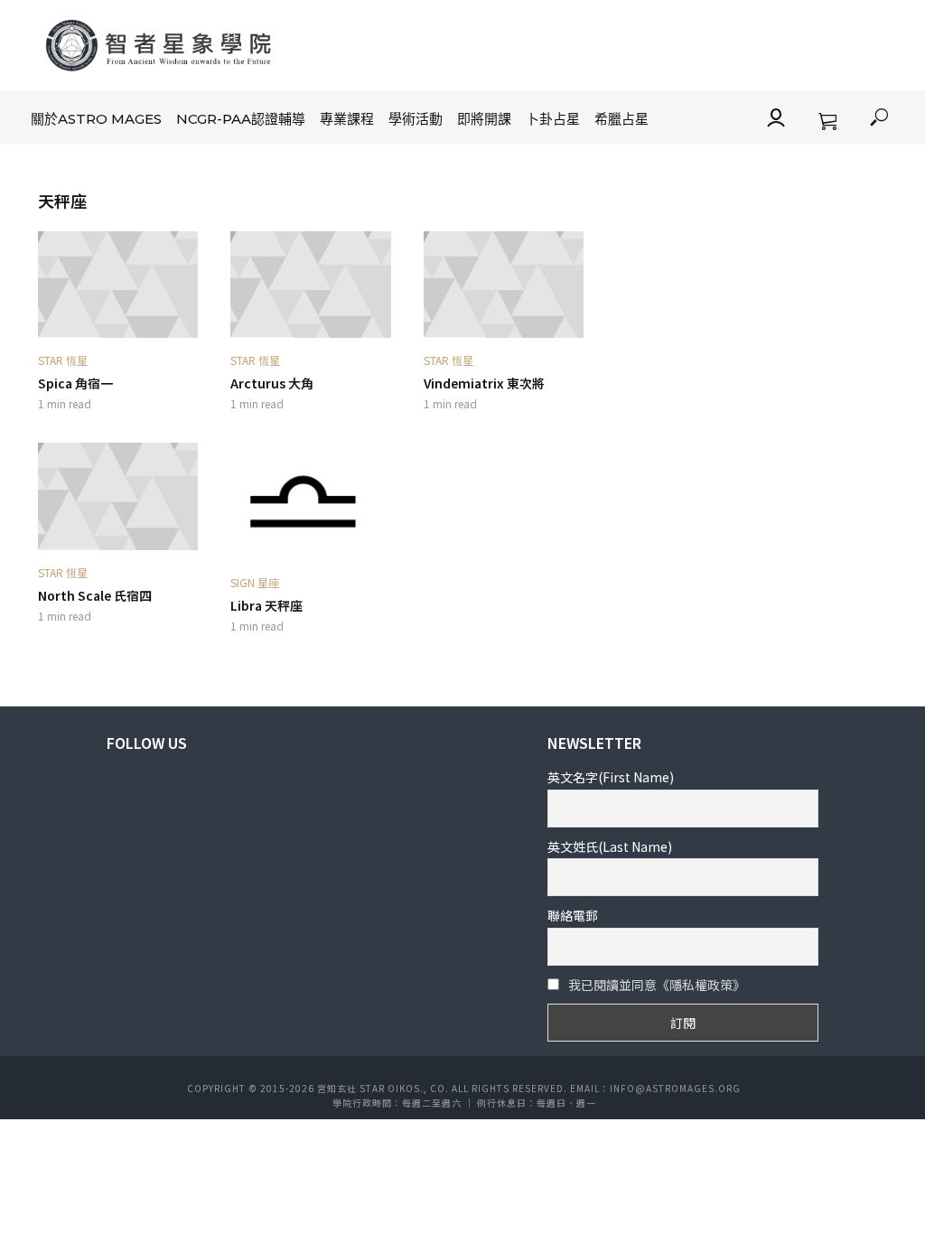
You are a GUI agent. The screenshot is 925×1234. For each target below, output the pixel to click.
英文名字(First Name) (610, 777)
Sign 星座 (254, 582)
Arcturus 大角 (271, 383)
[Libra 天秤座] (310, 501)
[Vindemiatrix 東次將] (504, 284)
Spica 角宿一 (75, 383)
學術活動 (415, 118)
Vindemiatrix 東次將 (484, 383)
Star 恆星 (63, 360)
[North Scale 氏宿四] (118, 496)
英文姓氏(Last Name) (609, 846)
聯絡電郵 (572, 915)
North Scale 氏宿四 (95, 595)
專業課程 (347, 118)
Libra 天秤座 (266, 605)
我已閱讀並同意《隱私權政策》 (656, 985)
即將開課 (484, 118)
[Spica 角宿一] (118, 284)
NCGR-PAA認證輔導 (240, 118)
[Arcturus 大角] (310, 284)
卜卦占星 (553, 118)
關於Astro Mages (96, 118)
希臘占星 (621, 118)
